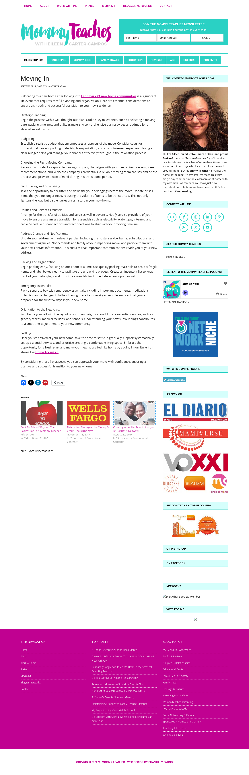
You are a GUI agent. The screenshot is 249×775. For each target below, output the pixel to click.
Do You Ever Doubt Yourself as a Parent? (115, 677)
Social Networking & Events (178, 715)
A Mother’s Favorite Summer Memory (113, 697)
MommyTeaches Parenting (178, 702)
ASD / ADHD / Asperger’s (177, 650)
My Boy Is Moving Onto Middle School (113, 710)
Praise (24, 669)
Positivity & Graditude (175, 708)
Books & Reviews (172, 656)
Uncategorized (44, 451)
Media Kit (26, 676)
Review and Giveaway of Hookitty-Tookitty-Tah (117, 684)
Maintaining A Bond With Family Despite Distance (119, 704)
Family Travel (170, 682)
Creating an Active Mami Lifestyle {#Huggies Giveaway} (133, 429)
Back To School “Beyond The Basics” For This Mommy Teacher (41, 429)
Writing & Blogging (173, 734)
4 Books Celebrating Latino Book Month (114, 650)
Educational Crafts (173, 669)
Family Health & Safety (175, 676)
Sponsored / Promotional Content (182, 721)
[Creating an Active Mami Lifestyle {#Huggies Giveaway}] (134, 413)
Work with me (28, 663)
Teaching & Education (175, 728)
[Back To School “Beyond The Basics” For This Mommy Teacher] (42, 413)
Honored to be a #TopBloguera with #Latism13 (118, 690)
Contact (25, 689)
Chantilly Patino (160, 762)
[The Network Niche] (195, 356)
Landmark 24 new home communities (108, 96)
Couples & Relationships (176, 663)
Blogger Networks (31, 682)
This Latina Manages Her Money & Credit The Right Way (88, 429)
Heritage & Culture (173, 689)
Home (24, 650)
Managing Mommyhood (176, 695)
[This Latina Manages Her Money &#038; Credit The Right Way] (88, 413)
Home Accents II (47, 352)
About (24, 656)
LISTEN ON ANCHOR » (176, 302)
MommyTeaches (196, 158)
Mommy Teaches (66, 32)
